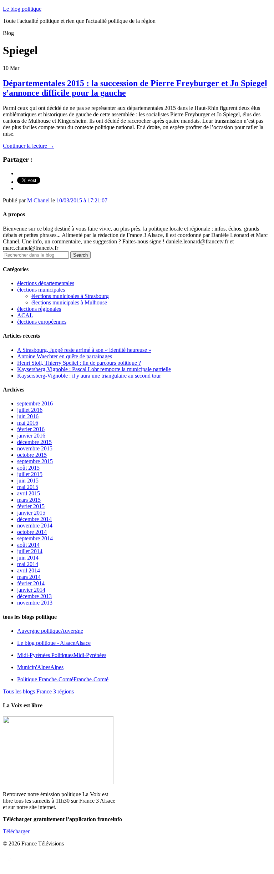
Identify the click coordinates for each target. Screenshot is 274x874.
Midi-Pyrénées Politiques (61, 655)
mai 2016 (27, 423)
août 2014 (28, 545)
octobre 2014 (32, 532)
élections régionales (39, 309)
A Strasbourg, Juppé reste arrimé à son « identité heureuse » (84, 350)
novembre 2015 (34, 448)
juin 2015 (28, 481)
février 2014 (31, 583)
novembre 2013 (34, 603)
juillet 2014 (29, 551)
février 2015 (31, 506)
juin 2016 (28, 416)
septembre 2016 (35, 403)
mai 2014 (27, 564)
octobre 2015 (32, 455)
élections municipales (41, 290)
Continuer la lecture (28, 146)
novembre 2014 (34, 525)
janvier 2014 (31, 590)
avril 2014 (28, 570)
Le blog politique (22, 9)
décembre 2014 (34, 519)
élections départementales (45, 283)
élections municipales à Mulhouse (69, 302)
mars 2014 (29, 577)
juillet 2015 (29, 474)
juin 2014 (28, 558)
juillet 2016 (29, 410)
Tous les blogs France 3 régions (38, 691)
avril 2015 (28, 493)
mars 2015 (29, 500)
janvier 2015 (31, 513)
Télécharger (16, 831)
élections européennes (41, 322)
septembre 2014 (35, 538)
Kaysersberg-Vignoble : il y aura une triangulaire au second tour (89, 376)
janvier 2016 (31, 436)
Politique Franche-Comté (62, 679)
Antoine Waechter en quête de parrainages (64, 356)
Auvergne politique (50, 631)
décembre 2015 (34, 442)
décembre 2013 (34, 596)
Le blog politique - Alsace (54, 643)
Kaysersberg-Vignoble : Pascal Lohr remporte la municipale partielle (94, 369)
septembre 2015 (35, 461)
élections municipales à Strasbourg (70, 296)
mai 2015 (27, 487)
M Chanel (38, 200)
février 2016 (31, 429)
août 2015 (28, 468)
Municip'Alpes (40, 667)
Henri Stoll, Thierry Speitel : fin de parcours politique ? (79, 363)
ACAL (25, 315)
